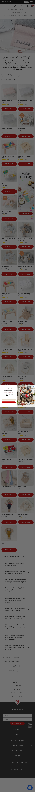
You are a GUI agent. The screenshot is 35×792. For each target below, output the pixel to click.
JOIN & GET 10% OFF (8, 402)
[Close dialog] (34, 386)
